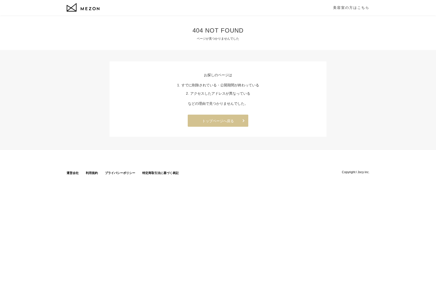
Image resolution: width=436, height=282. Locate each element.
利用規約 (92, 173)
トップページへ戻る (218, 121)
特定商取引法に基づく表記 (160, 173)
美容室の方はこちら (351, 7)
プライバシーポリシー (120, 173)
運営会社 (73, 173)
